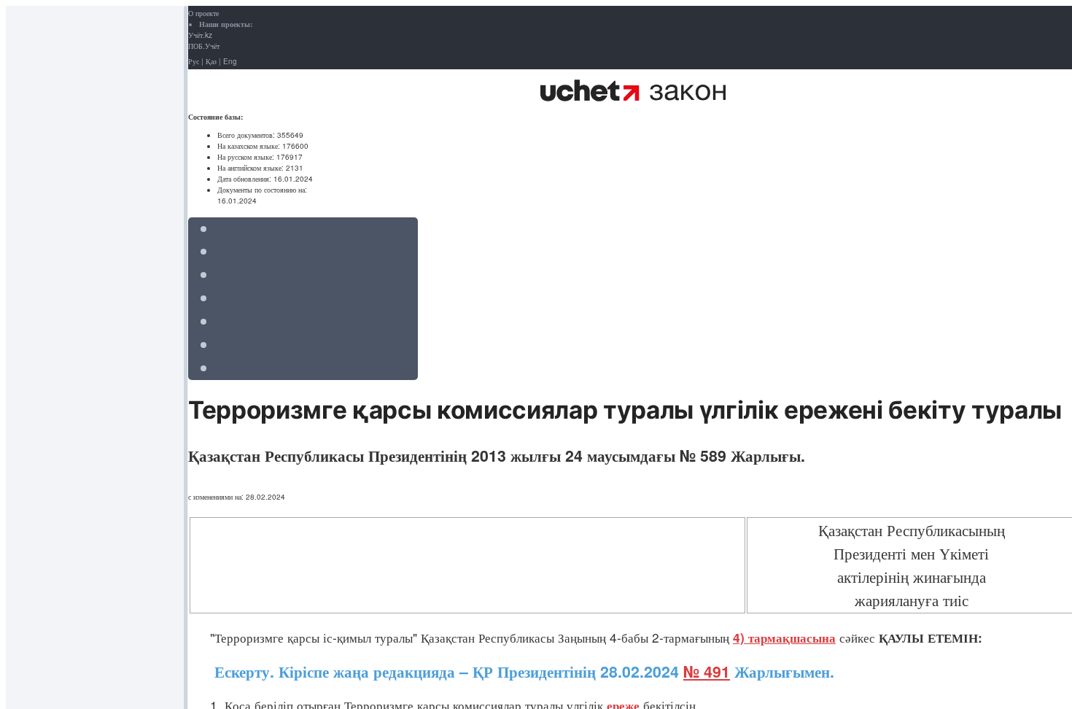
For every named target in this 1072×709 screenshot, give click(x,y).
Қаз (211, 61)
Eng (230, 61)
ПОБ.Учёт (204, 46)
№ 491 (706, 671)
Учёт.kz (200, 35)
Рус (193, 61)
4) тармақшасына (784, 637)
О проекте (203, 13)
